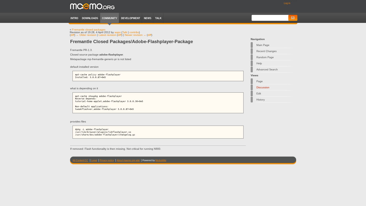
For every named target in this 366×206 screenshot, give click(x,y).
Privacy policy (107, 160)
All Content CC (80, 160)
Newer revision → (135, 34)
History (260, 99)
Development (130, 18)
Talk (124, 32)
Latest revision (107, 34)
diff (72, 34)
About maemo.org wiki (128, 160)
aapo (118, 32)
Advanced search (267, 69)
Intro (74, 18)
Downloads (90, 18)
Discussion (262, 87)
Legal (94, 160)
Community (109, 18)
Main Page (262, 45)
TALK (158, 18)
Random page (265, 57)
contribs (134, 32)
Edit (258, 93)
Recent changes (266, 51)
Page (259, 81)
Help (259, 63)
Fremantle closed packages (88, 29)
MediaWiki (160, 160)
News (147, 18)
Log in (287, 3)
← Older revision (86, 34)
